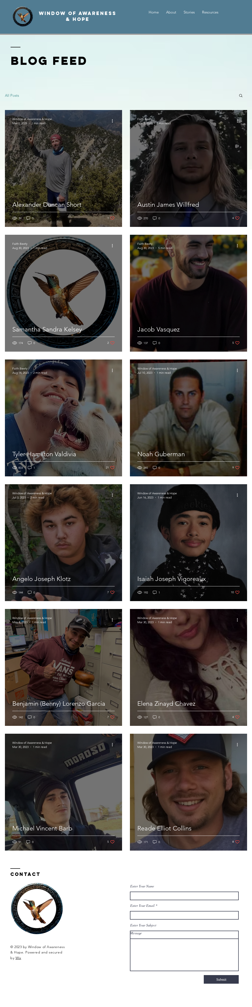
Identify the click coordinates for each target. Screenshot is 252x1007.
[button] (240, 95)
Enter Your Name (142, 886)
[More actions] (114, 121)
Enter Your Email (142, 905)
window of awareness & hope (77, 16)
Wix (18, 958)
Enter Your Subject (143, 925)
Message (136, 933)
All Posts (12, 95)
